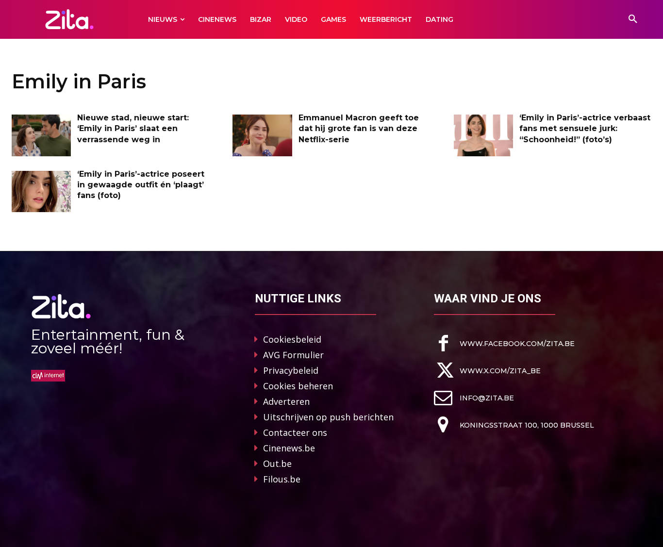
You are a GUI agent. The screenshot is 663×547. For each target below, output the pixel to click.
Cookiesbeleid (292, 339)
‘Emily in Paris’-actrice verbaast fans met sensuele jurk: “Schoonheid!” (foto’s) (584, 128)
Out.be (277, 463)
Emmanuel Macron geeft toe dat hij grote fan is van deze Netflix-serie (358, 128)
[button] (632, 19)
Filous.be (281, 479)
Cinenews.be (289, 448)
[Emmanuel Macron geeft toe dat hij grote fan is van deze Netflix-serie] (262, 135)
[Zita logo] (69, 19)
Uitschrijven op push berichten (328, 417)
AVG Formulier (293, 355)
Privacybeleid (290, 370)
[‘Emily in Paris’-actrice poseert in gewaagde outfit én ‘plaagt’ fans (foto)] (41, 192)
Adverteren (286, 401)
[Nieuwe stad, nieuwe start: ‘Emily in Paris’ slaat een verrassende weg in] (41, 135)
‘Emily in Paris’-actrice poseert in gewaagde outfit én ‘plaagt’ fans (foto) (140, 184)
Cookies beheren (298, 386)
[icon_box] (504, 343)
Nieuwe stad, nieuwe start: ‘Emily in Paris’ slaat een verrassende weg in (133, 128)
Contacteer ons (295, 432)
